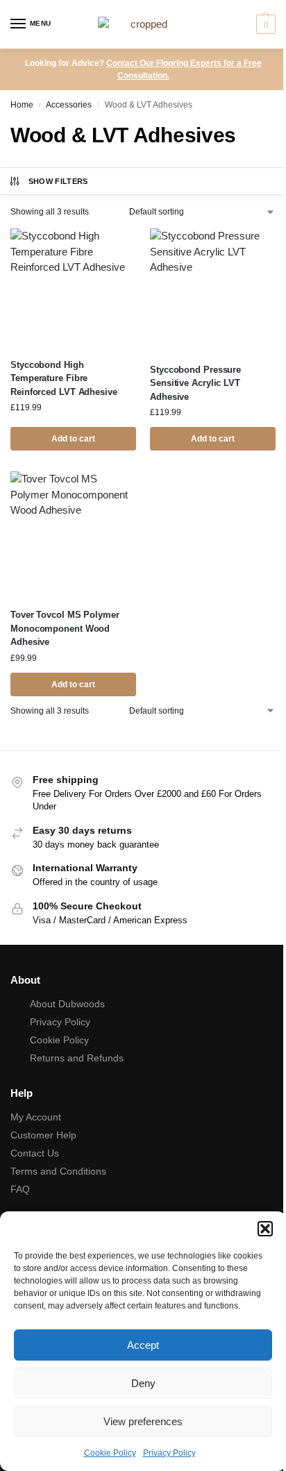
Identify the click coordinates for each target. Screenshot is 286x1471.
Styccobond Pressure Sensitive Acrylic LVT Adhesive (195, 383)
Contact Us (34, 1153)
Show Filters (58, 181)
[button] (265, 1229)
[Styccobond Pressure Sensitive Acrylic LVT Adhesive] (213, 290)
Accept (143, 1345)
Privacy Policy (169, 1453)
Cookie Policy (110, 1453)
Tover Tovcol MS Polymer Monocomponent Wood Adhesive (64, 628)
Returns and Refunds (77, 1058)
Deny (143, 1383)
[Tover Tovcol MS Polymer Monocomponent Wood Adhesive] (73, 534)
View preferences (143, 1421)
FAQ (20, 1189)
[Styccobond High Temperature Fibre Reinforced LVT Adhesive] (73, 287)
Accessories (69, 105)
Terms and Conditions (58, 1171)
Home (21, 105)
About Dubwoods (67, 1003)
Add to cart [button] (73, 439)
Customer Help (43, 1135)
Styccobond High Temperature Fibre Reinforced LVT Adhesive (63, 378)
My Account (35, 1117)
